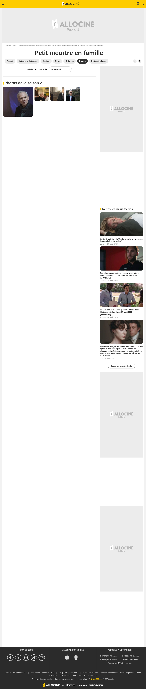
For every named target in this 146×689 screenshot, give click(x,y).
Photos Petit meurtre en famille (66, 45)
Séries (14, 45)
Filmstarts (105, 656)
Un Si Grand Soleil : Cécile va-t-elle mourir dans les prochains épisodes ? (121, 240)
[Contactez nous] (42, 657)
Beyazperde (105, 659)
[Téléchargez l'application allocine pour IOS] (68, 657)
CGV (59, 673)
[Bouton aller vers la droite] (139, 61)
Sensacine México (116, 663)
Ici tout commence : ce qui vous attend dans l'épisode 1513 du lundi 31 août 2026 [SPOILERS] (119, 312)
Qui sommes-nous (20, 673)
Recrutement (35, 673)
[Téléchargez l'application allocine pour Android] (77, 657)
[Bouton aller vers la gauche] (135, 61)
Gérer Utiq (82, 676)
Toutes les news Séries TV (121, 366)
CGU (53, 673)
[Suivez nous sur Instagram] (26, 657)
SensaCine (127, 656)
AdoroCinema (128, 659)
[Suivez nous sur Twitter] (18, 657)
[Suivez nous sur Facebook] (10, 657)
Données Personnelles (109, 673)
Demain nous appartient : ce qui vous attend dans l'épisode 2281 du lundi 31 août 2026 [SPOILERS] (119, 275)
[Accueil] (70, 4)
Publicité (45, 673)
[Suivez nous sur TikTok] (34, 657)
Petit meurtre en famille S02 (45, 45)
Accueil (7, 45)
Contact (8, 673)
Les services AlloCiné (67, 676)
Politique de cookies (71, 673)
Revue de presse (127, 673)
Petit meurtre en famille (26, 45)
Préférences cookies (90, 673)
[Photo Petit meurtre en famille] (18, 102)
